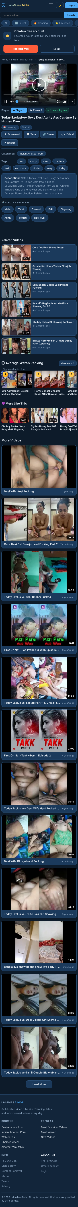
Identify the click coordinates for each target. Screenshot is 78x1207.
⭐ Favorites (62, 23)
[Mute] (12, 101)
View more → (68, 363)
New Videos (48, 1137)
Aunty (8, 217)
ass (22, 161)
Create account (50, 1165)
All (6, 23)
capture (59, 161)
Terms (5, 1181)
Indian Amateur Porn (22, 59)
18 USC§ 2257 (9, 1160)
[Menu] (51, 5)
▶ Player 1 (19, 110)
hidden (36, 168)
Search (71, 15)
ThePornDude (49, 1160)
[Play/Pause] (5, 101)
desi (6, 168)
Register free (21, 48)
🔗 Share (48, 134)
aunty (33, 161)
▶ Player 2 (36, 110)
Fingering (66, 209)
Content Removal (11, 1170)
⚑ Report (9, 142)
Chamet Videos (10, 1141)
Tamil (21, 209)
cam (45, 161)
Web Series (8, 1137)
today (62, 168)
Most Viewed (48, 1132)
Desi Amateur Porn (12, 1127)
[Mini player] (64, 101)
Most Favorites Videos (54, 1127)
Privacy (5, 1186)
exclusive (20, 168)
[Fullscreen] (58, 101)
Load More (39, 1084)
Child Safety (8, 1165)
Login (71, 5)
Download (14, 134)
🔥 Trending (41, 23)
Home (4, 59)
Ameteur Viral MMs (12, 1146)
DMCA (5, 1175)
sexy (49, 168)
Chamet (36, 209)
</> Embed (67, 134)
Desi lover (39, 217)
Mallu (8, 209)
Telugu (23, 217)
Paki (50, 209)
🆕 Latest (20, 23)
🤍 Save (31, 134)
